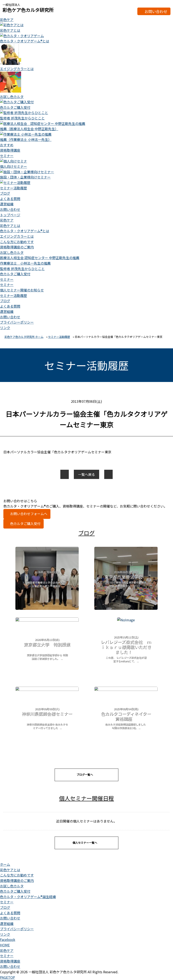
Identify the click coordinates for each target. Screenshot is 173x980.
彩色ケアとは (10, 225)
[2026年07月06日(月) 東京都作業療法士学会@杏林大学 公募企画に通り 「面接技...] (47, 608)
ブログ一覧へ (85, 775)
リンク (5, 327)
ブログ (5, 193)
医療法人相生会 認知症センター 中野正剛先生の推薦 (39, 257)
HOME (5, 944)
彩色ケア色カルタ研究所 (28, 9)
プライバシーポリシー (17, 322)
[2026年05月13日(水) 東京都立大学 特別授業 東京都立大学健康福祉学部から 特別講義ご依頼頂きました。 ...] (47, 620)
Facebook (7, 939)
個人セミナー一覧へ (85, 843)
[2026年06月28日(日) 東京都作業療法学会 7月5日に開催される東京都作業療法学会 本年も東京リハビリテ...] (126, 608)
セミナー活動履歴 (13, 295)
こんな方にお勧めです (17, 241)
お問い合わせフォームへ (28, 513)
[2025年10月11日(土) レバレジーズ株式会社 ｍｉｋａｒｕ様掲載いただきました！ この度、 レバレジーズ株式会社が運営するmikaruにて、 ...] (126, 619)
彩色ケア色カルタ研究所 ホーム (23, 337)
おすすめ (7, 144)
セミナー (7, 155)
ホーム (5, 864)
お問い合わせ (156, 11)
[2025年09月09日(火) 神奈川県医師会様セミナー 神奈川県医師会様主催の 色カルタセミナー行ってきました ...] (47, 689)
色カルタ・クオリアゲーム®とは (24, 230)
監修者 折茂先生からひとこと (22, 268)
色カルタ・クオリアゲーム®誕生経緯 (28, 896)
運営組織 (7, 203)
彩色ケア (7, 19)
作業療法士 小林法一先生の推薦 (25, 263)
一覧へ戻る (86, 474)
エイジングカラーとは (17, 236)
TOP (7, 977)
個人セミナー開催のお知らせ (22, 290)
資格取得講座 (10, 150)
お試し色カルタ (12, 252)
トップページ (10, 214)
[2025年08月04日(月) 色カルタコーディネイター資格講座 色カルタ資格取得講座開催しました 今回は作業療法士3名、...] (126, 689)
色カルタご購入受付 (15, 273)
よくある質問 (10, 198)
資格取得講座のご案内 (17, 246)
